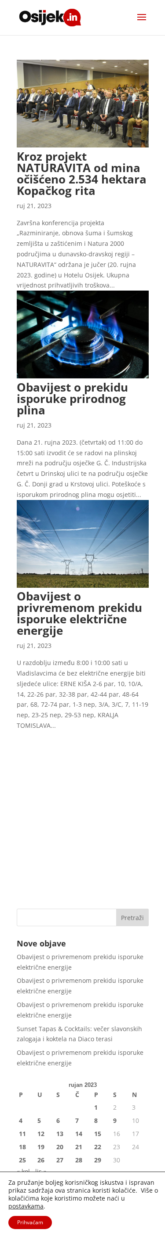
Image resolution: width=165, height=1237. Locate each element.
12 (40, 1133)
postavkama (26, 1206)
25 (22, 1160)
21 (78, 1147)
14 (78, 1133)
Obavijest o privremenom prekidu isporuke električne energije (79, 613)
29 (97, 1160)
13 (59, 1133)
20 (59, 1147)
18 (22, 1147)
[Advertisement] (82, 813)
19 (40, 1147)
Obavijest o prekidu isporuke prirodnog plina (72, 398)
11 (22, 1133)
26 (40, 1160)
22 (97, 1147)
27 (59, 1160)
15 (97, 1133)
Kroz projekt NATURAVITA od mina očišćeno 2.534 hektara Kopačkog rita (82, 173)
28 (78, 1160)
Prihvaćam (30, 1222)
